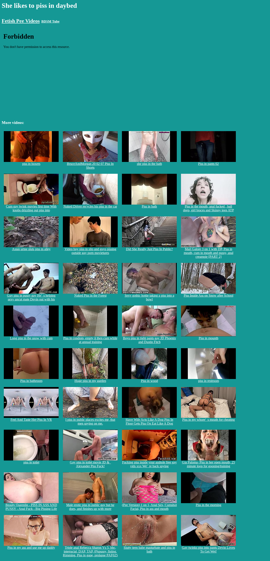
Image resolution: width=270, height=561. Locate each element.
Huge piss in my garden (90, 381)
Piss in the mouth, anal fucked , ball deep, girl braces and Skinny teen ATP (208, 208)
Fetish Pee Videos (21, 21)
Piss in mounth (208, 338)
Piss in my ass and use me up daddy (31, 547)
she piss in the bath (149, 164)
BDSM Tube (50, 21)
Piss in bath (149, 206)
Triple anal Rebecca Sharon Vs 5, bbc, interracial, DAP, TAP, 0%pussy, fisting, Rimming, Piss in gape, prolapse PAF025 (90, 551)
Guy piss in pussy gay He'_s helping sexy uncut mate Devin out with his (31, 297)
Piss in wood (149, 381)
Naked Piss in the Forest (90, 295)
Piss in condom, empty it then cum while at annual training (90, 340)
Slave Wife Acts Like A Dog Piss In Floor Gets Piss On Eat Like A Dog (149, 421)
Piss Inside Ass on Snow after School (208, 295)
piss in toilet (31, 462)
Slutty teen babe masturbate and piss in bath (149, 549)
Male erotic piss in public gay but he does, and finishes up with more (90, 507)
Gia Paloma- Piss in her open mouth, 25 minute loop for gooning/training (208, 464)
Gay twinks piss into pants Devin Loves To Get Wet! (208, 549)
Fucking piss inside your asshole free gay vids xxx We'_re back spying (149, 464)
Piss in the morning (208, 505)
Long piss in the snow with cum (31, 338)
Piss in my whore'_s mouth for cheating (208, 419)
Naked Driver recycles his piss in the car (90, 206)
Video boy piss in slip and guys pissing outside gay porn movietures (90, 251)
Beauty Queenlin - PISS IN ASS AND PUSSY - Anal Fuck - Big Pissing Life (31, 507)
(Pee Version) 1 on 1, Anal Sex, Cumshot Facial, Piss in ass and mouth (149, 507)
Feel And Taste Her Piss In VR (31, 419)
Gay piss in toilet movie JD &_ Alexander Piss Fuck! (90, 464)
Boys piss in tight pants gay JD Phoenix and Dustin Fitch (149, 340)
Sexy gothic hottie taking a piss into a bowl (149, 297)
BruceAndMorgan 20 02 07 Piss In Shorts (90, 165)
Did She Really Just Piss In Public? (149, 249)
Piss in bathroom (31, 381)
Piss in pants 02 (208, 164)
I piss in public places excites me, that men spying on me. (90, 421)
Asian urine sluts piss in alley (31, 249)
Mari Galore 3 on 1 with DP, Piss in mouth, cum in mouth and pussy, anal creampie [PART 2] (208, 252)
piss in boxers (31, 164)
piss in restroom (208, 381)
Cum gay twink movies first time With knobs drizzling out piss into (31, 208)
